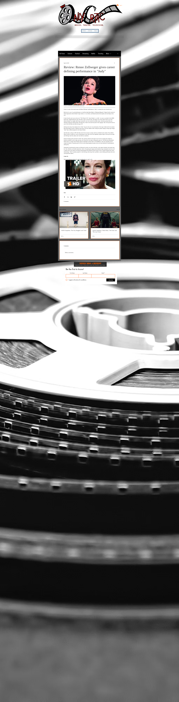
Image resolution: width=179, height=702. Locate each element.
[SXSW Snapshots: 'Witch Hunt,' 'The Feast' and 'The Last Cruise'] (105, 220)
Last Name (85, 273)
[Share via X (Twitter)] (68, 197)
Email (103, 273)
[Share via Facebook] (64, 197)
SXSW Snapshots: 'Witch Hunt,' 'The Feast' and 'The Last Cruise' (105, 231)
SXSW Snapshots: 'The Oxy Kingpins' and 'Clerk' (73, 230)
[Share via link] (74, 197)
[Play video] (89, 174)
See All (118, 209)
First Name (72, 273)
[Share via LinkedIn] (71, 197)
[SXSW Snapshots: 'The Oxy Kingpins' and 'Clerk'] (74, 220)
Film (65, 192)
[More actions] (114, 63)
